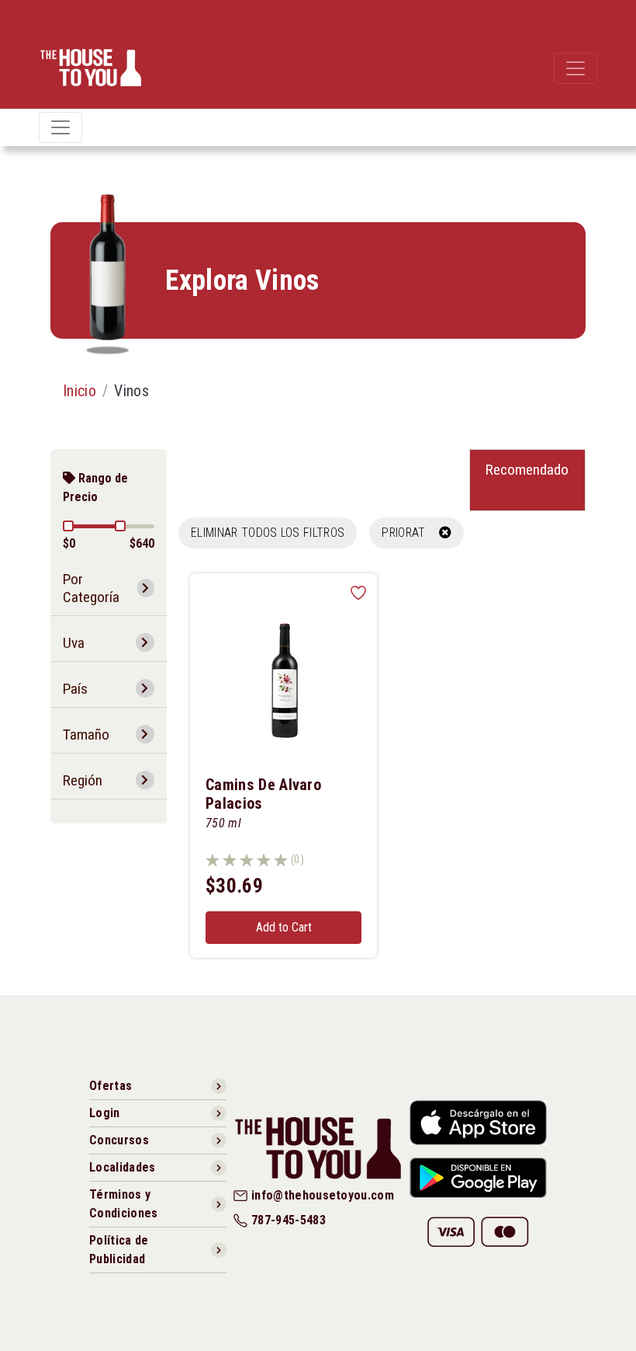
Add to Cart (284, 927)
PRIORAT (410, 532)
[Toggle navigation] (575, 68)
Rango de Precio (95, 487)
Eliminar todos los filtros (267, 532)
